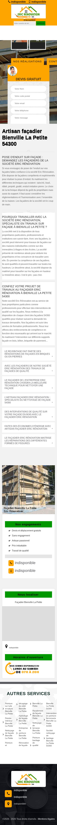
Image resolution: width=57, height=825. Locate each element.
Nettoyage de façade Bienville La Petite (9, 734)
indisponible (18, 1)
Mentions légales (46, 819)
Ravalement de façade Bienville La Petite (37, 714)
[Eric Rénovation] (28, 779)
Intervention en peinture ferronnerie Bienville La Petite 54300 (50, 719)
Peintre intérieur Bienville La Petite (9, 722)
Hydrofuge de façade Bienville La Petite (23, 720)
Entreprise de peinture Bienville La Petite (23, 733)
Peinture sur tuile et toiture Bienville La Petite (9, 708)
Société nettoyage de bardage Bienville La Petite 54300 (50, 738)
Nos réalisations (27, 61)
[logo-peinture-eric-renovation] (28, 11)
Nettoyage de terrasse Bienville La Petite (37, 728)
